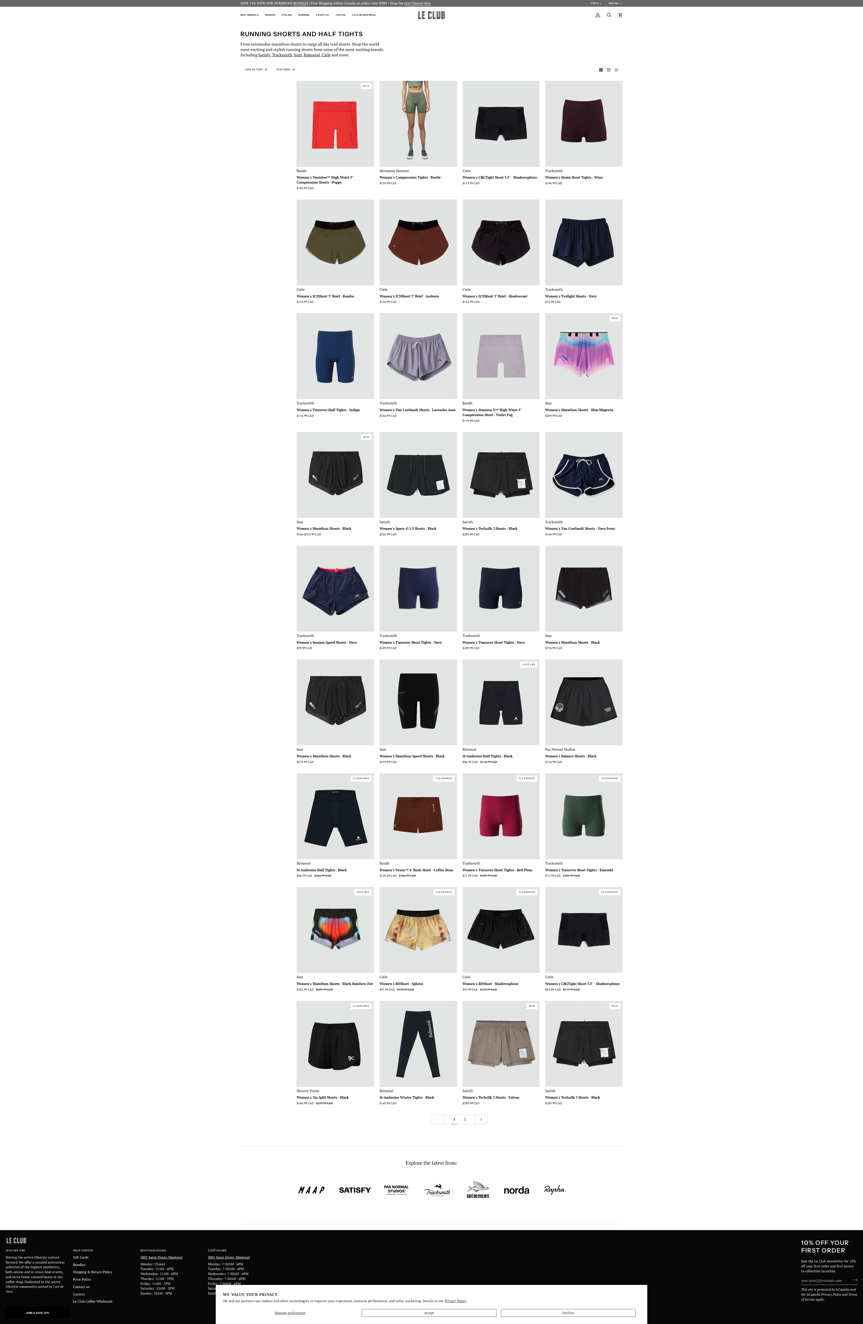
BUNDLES (301, 3)
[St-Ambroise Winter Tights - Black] (418, 1044)
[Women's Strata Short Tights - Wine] (584, 124)
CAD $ (594, 3)
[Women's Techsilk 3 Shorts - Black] (501, 475)
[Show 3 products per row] (609, 69)
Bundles (79, 1265)
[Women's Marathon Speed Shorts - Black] (418, 702)
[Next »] (481, 1119)
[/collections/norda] (517, 1190)
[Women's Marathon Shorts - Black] (584, 589)
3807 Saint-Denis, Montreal (161, 1257)
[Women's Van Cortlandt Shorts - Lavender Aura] (418, 356)
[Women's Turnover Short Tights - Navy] (418, 589)
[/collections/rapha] (555, 1190)
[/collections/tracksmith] (437, 1190)
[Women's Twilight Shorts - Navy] (584, 242)
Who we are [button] (15, 1250)
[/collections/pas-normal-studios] (396, 1190)
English (614, 3)
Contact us (81, 1287)
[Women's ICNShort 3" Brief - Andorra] (418, 242)
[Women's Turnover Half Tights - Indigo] (335, 356)
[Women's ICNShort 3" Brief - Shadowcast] (501, 242)
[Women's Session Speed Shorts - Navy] (335, 589)
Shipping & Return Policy (92, 1272)
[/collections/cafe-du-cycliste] (478, 1190)
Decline (568, 1313)
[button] (251, 15)
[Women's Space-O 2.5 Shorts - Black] (418, 475)
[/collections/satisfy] (355, 1190)
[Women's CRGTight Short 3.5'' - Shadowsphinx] (501, 124)
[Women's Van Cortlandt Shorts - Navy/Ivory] (584, 475)
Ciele (326, 55)
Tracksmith (282, 55)
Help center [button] (83, 1250)
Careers (79, 1294)
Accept (429, 1313)
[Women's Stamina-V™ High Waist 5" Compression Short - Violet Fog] (501, 356)
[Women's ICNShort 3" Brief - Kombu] (335, 242)
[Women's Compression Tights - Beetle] (418, 124)
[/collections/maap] (311, 1190)
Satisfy (264, 55)
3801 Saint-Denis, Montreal (229, 1257)
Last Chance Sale (417, 3)
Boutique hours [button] (153, 1250)
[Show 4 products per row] (618, 69)
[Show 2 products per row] (601, 69)
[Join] (853, 1280)
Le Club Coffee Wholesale (93, 1301)
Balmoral (312, 55)
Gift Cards (81, 1257)
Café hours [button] (217, 1250)
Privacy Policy (456, 1301)
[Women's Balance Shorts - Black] (584, 702)
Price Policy (82, 1279)
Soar (298, 55)
